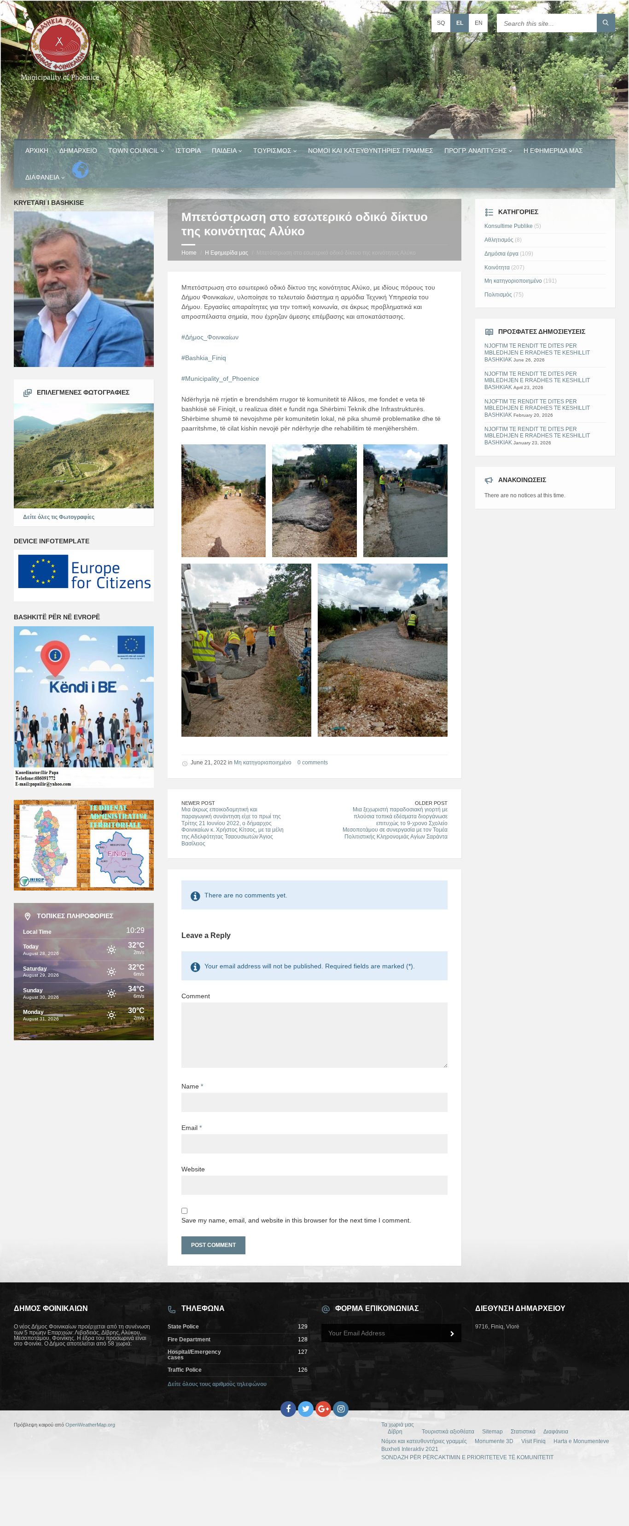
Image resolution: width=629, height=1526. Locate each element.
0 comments (312, 762)
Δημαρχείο (78, 150)
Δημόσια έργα (501, 253)
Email (191, 1127)
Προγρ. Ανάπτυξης (475, 150)
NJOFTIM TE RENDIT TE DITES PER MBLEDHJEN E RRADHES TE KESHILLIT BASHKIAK (537, 352)
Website (193, 1169)
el (459, 23)
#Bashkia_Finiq (203, 357)
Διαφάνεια (42, 177)
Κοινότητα (497, 267)
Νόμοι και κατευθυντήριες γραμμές (370, 150)
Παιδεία (224, 150)
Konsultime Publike (508, 226)
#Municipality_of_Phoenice (220, 378)
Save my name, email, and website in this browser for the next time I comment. (296, 1220)
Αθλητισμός (498, 240)
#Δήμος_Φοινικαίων (210, 337)
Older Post (431, 803)
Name (192, 1086)
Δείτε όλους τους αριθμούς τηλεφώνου (217, 1384)
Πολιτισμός (498, 294)
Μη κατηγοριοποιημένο (262, 762)
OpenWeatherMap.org (90, 1424)
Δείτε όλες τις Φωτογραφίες (58, 517)
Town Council (133, 150)
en (479, 23)
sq (441, 23)
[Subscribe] (452, 1334)
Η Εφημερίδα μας (553, 150)
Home (189, 253)
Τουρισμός (272, 150)
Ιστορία (188, 150)
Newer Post (198, 803)
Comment (195, 996)
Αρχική (36, 150)
